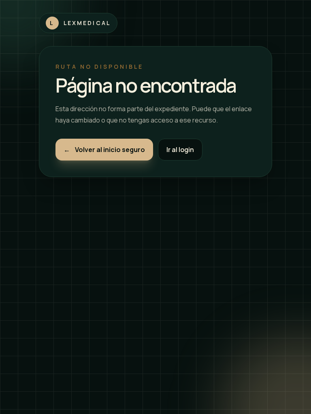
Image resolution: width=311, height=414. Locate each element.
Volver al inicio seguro (104, 149)
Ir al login (180, 149)
